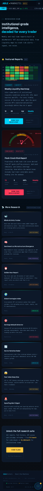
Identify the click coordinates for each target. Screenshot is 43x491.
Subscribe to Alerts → (31, 192)
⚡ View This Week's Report (14, 192)
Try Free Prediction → (15, 456)
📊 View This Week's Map (14, 121)
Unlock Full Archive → (29, 121)
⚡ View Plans (15, 450)
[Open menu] (39, 3)
